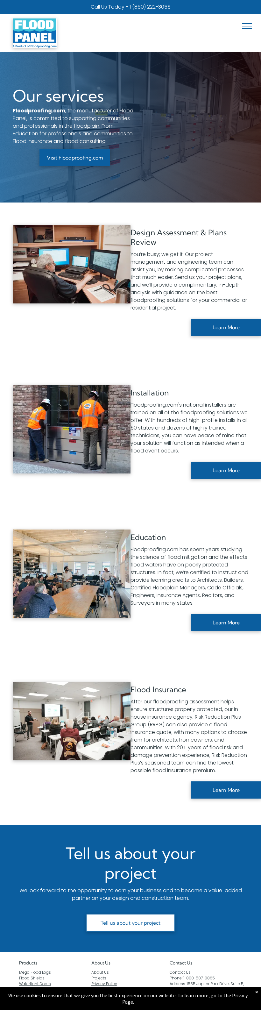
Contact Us (180, 972)
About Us (100, 963)
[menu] (247, 26)
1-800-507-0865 (199, 978)
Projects (98, 978)
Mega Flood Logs (35, 972)
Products (28, 963)
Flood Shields (32, 978)
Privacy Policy (104, 983)
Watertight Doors (35, 983)
